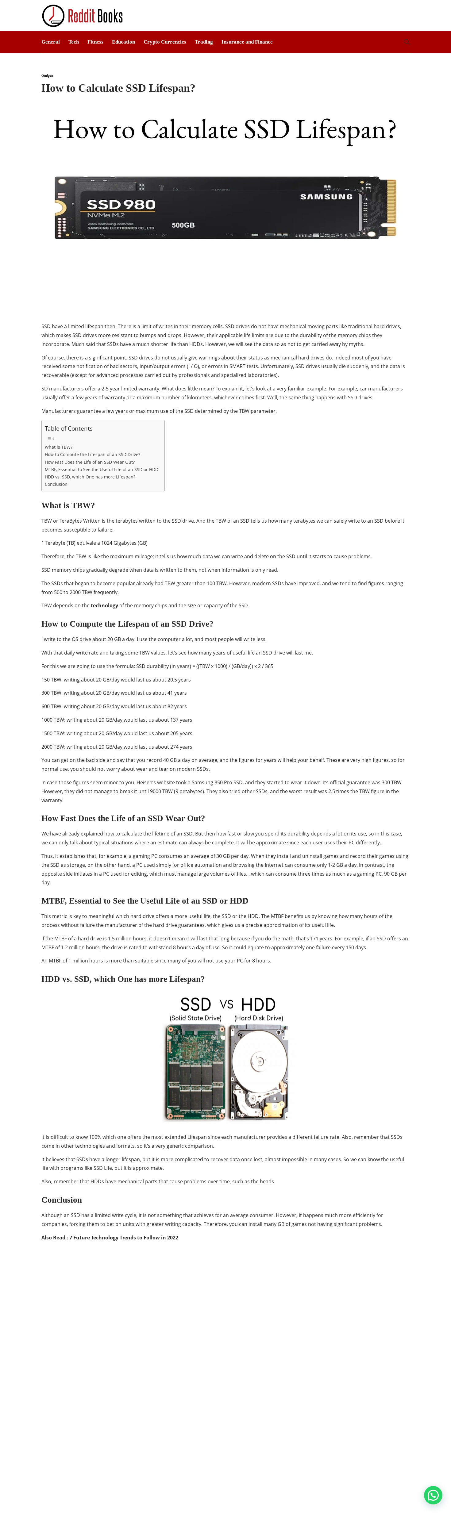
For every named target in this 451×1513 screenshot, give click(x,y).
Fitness (95, 42)
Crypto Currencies (165, 42)
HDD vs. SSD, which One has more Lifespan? (90, 477)
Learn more (315, 1356)
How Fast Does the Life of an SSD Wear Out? (90, 462)
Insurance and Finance (247, 42)
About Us (318, 1499)
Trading (204, 42)
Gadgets (100, 1325)
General (50, 42)
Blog (341, 1499)
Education (123, 42)
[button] (433, 1495)
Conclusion (56, 484)
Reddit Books (398, 1489)
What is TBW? (58, 447)
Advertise (365, 1499)
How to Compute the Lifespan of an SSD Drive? (92, 454)
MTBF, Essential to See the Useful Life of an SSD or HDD (101, 469)
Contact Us (397, 1499)
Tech (73, 42)
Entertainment (100, 1303)
